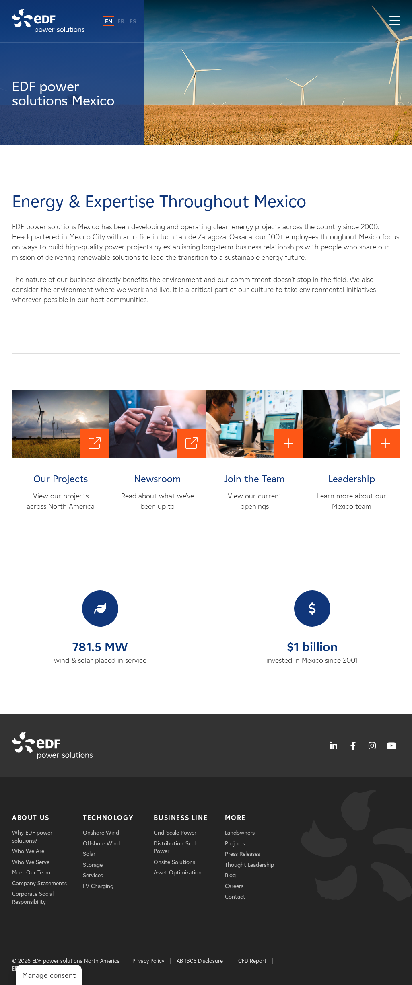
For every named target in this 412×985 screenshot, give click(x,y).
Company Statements (39, 883)
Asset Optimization (178, 872)
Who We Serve (30, 862)
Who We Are (28, 851)
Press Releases (242, 854)
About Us (30, 818)
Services (93, 875)
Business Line (181, 818)
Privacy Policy (148, 961)
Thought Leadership (249, 865)
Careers (234, 886)
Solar (89, 854)
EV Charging (98, 886)
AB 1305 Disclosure (200, 961)
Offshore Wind (101, 843)
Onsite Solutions (174, 862)
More (235, 818)
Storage (93, 865)
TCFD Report (250, 961)
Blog (230, 875)
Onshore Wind (101, 832)
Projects (235, 843)
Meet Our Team (31, 872)
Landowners (240, 832)
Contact (235, 896)
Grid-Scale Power (175, 832)
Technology (108, 818)
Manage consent (49, 975)
